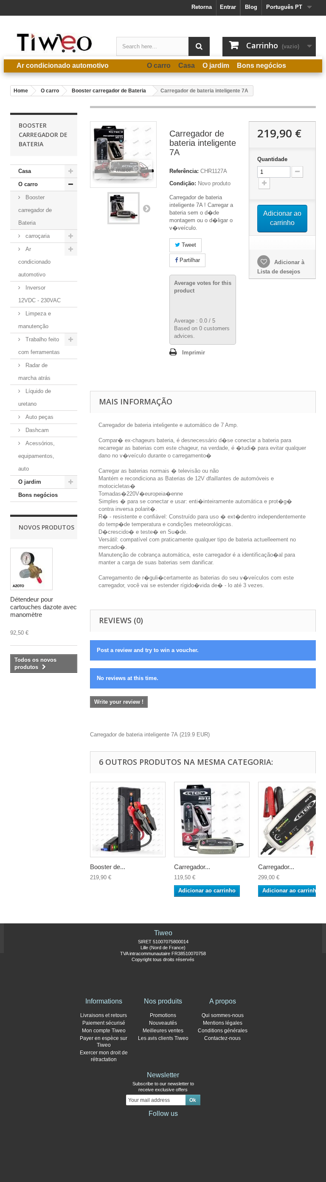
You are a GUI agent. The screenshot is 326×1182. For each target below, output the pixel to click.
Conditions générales (222, 1031)
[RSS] (190, 1125)
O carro (28, 184)
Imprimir (193, 352)
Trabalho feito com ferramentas (39, 345)
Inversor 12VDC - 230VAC (39, 294)
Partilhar (189, 260)
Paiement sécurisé (103, 1023)
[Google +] (163, 1125)
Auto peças (38, 417)
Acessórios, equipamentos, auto (36, 456)
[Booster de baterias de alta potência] (128, 819)
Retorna (201, 7)
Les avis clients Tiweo (163, 1038)
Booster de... (107, 866)
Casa (24, 171)
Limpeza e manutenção (34, 319)
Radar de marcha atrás (34, 371)
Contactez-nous (222, 1038)
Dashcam (36, 430)
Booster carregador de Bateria (35, 210)
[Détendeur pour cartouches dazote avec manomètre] (31, 569)
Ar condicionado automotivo (34, 262)
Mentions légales (222, 1023)
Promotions (163, 1015)
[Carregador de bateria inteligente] (123, 208)
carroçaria (37, 236)
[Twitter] (149, 1125)
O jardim (29, 482)
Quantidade (272, 159)
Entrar (228, 7)
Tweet (188, 245)
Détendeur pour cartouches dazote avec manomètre (43, 607)
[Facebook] (136, 1125)
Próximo (146, 208)
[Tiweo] (57, 43)
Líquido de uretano (34, 397)
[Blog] (177, 1125)
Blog (251, 7)
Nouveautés (163, 1023)
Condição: (182, 183)
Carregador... (192, 866)
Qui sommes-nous (223, 1015)
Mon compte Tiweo (104, 1031)
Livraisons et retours (103, 1015)
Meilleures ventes (163, 1031)
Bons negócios (38, 495)
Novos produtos (46, 527)
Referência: (184, 171)
